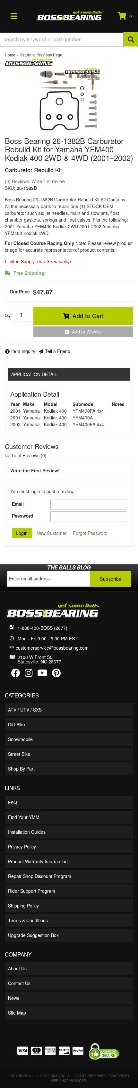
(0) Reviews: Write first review (35, 181)
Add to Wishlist (87, 331)
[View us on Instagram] (29, 674)
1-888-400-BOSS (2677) (42, 628)
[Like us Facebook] (15, 674)
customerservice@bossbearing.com (52, 647)
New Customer (52, 533)
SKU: (10, 188)
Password (22, 515)
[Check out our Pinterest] (56, 674)
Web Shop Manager (68, 1080)
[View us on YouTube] (42, 674)
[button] (69, 39)
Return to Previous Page (41, 54)
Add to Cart (88, 315)
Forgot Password (90, 533)
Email (18, 504)
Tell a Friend (57, 351)
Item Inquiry (23, 351)
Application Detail (34, 374)
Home (10, 54)
